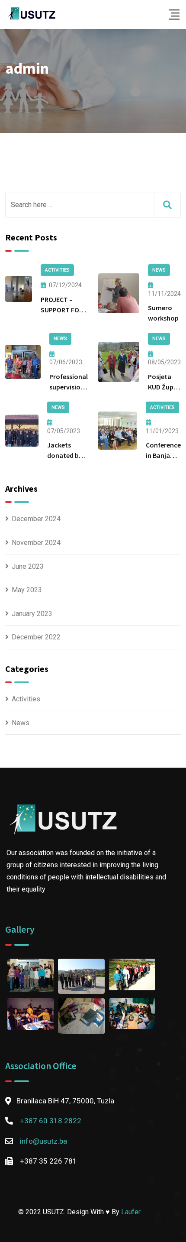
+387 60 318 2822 (50, 1120)
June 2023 (28, 566)
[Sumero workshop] (118, 293)
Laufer (131, 1212)
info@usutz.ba (43, 1141)
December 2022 (36, 637)
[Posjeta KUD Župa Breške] (118, 362)
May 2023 (27, 590)
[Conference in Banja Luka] (117, 430)
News (20, 723)
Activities (26, 699)
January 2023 (32, 614)
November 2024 (36, 542)
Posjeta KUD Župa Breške (162, 387)
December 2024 (36, 519)
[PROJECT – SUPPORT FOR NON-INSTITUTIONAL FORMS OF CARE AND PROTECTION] (18, 289)
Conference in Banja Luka (163, 455)
